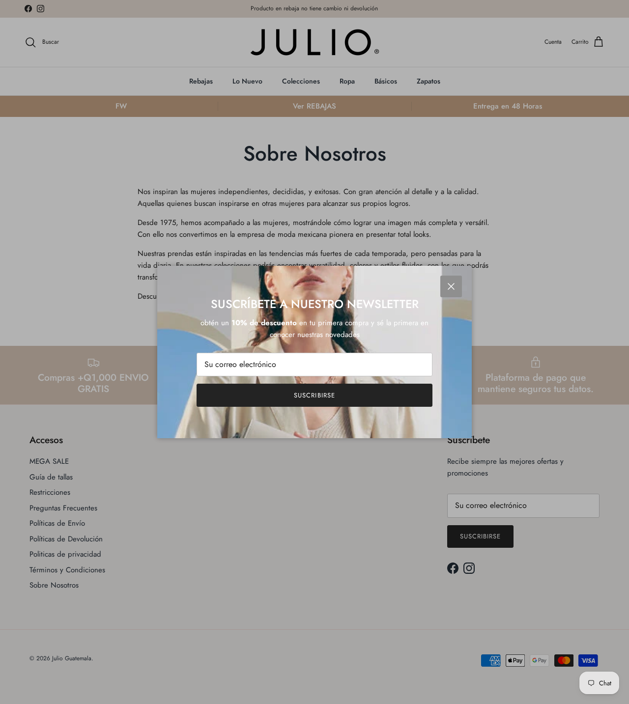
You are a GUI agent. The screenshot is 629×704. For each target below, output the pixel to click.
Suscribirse (314, 395)
